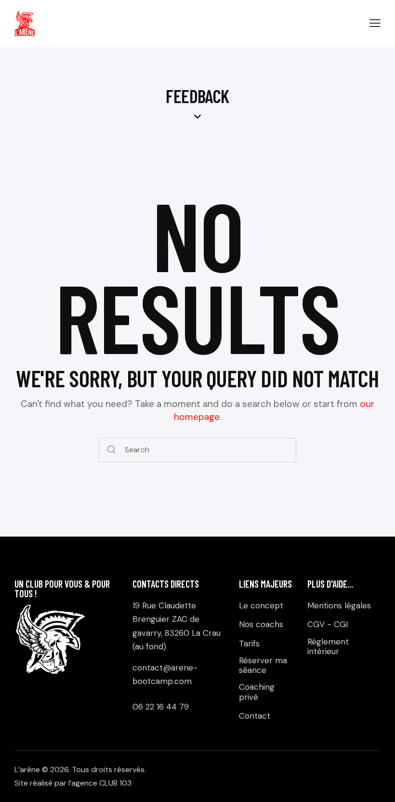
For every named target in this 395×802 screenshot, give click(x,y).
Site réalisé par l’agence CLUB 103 (73, 783)
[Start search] (112, 450)
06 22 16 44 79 (160, 706)
